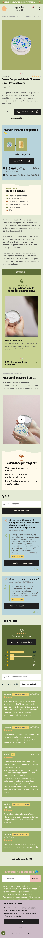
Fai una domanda (21, 510)
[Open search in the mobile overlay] (28, 9)
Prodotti (12, 17)
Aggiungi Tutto (19, 161)
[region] (21, 919)
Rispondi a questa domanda (21, 563)
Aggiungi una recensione (21, 642)
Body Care (38, 17)
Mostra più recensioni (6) (22, 859)
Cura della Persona (24, 17)
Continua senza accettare (21, 934)
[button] (20, 358)
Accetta (21, 922)
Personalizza (21, 928)
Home (4, 17)
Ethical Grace (7, 76)
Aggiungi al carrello (25, 112)
